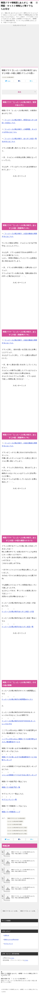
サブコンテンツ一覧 (9, 799)
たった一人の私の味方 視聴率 (15, 821)
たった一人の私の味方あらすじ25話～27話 (18, 611)
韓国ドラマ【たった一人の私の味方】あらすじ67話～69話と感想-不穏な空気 (23, 861)
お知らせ (6, 935)
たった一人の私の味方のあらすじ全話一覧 (18, 627)
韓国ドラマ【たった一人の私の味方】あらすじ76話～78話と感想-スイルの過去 (23, 852)
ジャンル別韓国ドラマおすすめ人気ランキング (19, 775)
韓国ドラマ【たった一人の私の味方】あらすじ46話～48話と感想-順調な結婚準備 (23, 897)
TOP (19, 974)
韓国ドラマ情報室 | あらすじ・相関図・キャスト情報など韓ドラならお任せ (17, 5)
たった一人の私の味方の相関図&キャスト (17, 699)
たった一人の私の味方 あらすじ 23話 (17, 830)
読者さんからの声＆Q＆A (11, 939)
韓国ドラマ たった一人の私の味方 (16, 818)
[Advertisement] (19, 45)
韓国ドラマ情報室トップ (11, 812)
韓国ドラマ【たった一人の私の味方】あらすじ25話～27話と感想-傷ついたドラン (29, 911)
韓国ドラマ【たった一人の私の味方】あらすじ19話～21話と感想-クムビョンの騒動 (11, 911)
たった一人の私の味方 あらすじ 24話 (17, 833)
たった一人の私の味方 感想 (14, 824)
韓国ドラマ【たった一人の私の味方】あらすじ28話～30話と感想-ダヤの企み (23, 870)
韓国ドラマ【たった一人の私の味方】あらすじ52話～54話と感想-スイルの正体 (23, 888)
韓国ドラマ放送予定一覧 (11, 787)
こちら (12, 958)
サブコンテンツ (8, 943)
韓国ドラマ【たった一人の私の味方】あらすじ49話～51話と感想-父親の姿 (23, 879)
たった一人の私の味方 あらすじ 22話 (17, 827)
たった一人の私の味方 (8, 77)
